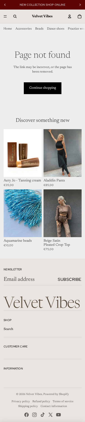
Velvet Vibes (34, 394)
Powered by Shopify (56, 394)
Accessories (23, 28)
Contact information (54, 406)
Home (7, 28)
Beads (39, 28)
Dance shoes (55, 28)
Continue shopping (42, 88)
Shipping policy (28, 406)
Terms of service (63, 401)
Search (8, 329)
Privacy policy (21, 401)
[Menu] (5, 16)
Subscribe (69, 279)
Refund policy (41, 401)
